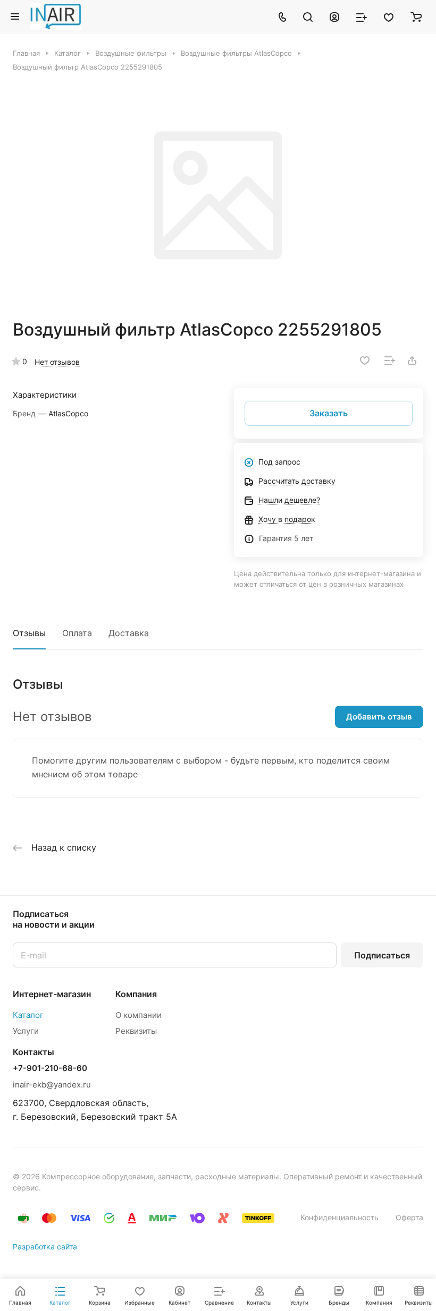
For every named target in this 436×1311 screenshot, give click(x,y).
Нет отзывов (57, 361)
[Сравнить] (390, 360)
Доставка (128, 633)
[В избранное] (365, 360)
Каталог (28, 1015)
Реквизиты (136, 1031)
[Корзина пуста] (416, 16)
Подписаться (382, 955)
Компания (136, 994)
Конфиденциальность (339, 1217)
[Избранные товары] (388, 16)
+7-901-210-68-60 (50, 1068)
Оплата (77, 633)
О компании (138, 1015)
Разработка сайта (45, 1246)
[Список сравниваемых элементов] (361, 16)
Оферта (409, 1217)
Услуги (26, 1031)
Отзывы (29, 633)
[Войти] (334, 16)
